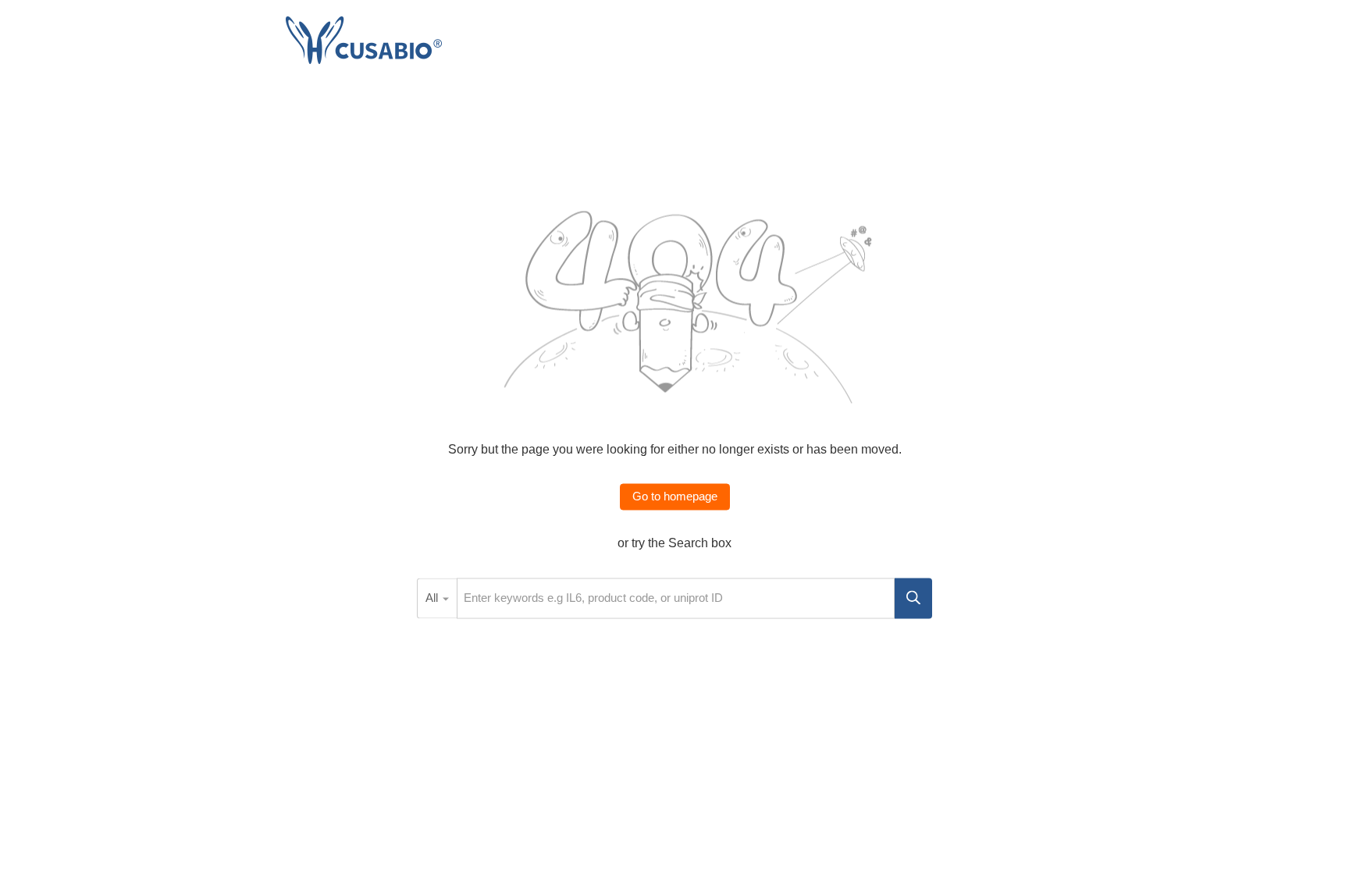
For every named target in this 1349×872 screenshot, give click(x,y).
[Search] (913, 598)
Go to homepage (674, 497)
